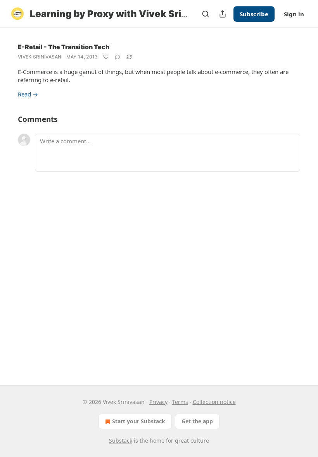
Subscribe (254, 14)
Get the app (197, 421)
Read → (28, 94)
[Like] (106, 57)
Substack (120, 440)
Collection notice (214, 401)
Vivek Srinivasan (40, 57)
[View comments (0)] (117, 57)
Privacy (158, 401)
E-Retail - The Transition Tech (63, 47)
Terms (180, 401)
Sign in (294, 14)
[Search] (205, 14)
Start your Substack (138, 421)
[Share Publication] (222, 14)
